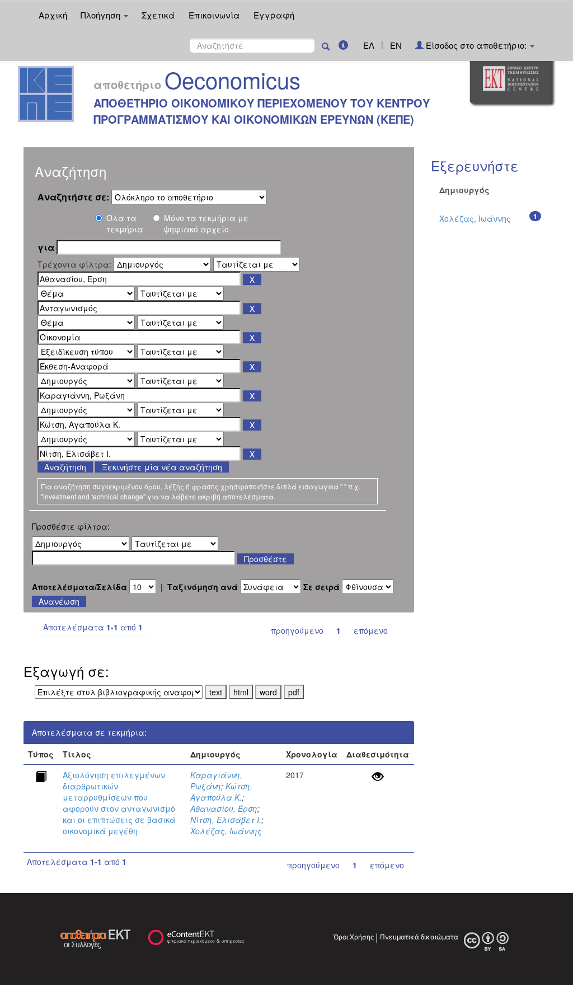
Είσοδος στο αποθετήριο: (476, 45)
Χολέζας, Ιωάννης (226, 830)
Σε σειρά (321, 586)
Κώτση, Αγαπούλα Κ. (221, 791)
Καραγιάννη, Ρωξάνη (216, 780)
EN (396, 45)
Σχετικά (158, 15)
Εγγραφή (273, 15)
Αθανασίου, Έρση (223, 808)
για (45, 247)
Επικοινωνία (214, 15)
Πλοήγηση (102, 15)
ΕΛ (368, 45)
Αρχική (53, 15)
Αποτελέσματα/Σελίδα (79, 586)
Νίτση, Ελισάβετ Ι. (225, 819)
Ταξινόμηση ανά (202, 586)
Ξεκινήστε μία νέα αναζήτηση (162, 467)
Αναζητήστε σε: (73, 197)
